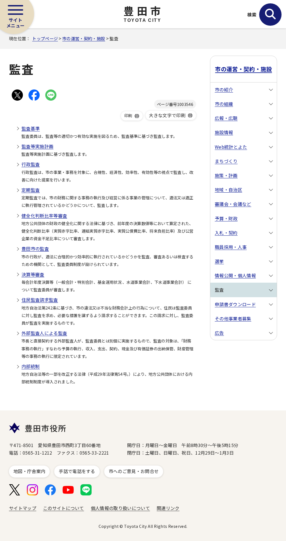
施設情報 (224, 132)
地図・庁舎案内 (29, 471)
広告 (219, 332)
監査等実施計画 (37, 146)
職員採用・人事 (231, 247)
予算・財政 (226, 218)
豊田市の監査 (35, 248)
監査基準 (31, 128)
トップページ (45, 38)
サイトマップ (22, 508)
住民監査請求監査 (40, 299)
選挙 (219, 261)
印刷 (128, 115)
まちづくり (226, 161)
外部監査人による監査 (44, 333)
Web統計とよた (231, 146)
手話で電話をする (77, 471)
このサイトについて (63, 508)
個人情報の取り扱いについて (120, 508)
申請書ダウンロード (235, 304)
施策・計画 (226, 175)
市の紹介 (224, 89)
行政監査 (31, 164)
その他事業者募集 (233, 318)
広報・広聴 (226, 118)
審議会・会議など (233, 203)
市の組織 (224, 103)
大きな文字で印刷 (167, 115)
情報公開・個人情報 (235, 275)
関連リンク (168, 508)
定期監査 (31, 189)
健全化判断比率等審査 (44, 215)
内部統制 (31, 366)
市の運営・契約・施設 (83, 38)
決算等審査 (33, 274)
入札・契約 (226, 232)
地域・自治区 (228, 189)
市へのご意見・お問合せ (134, 471)
